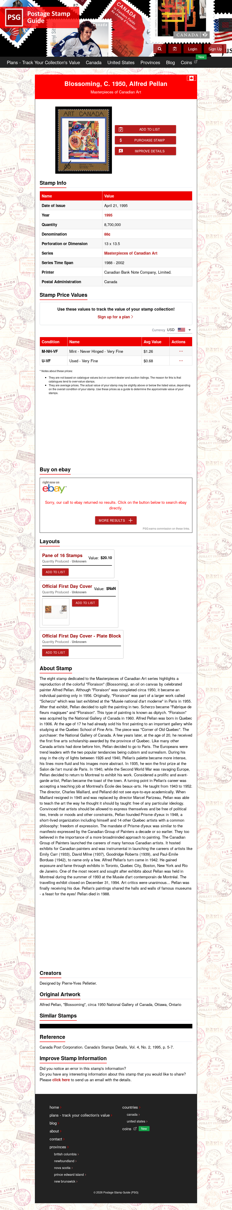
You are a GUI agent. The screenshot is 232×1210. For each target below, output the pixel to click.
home (54, 1107)
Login (192, 48)
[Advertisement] (116, 429)
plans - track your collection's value (80, 1115)
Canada (94, 62)
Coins (190, 61)
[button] (181, 351)
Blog (170, 62)
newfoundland (64, 1161)
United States (121, 62)
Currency (158, 330)
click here (61, 1079)
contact (56, 1139)
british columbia (65, 1154)
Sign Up (215, 48)
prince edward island (69, 1174)
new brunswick (64, 1181)
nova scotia (62, 1167)
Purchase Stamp (149, 140)
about (54, 1131)
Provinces (150, 62)
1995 (108, 215)
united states (136, 1121)
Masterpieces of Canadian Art (130, 253)
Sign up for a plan (114, 316)
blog (53, 1123)
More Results (112, 520)
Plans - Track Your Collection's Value (43, 62)
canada (132, 1114)
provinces (58, 1146)
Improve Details (150, 151)
